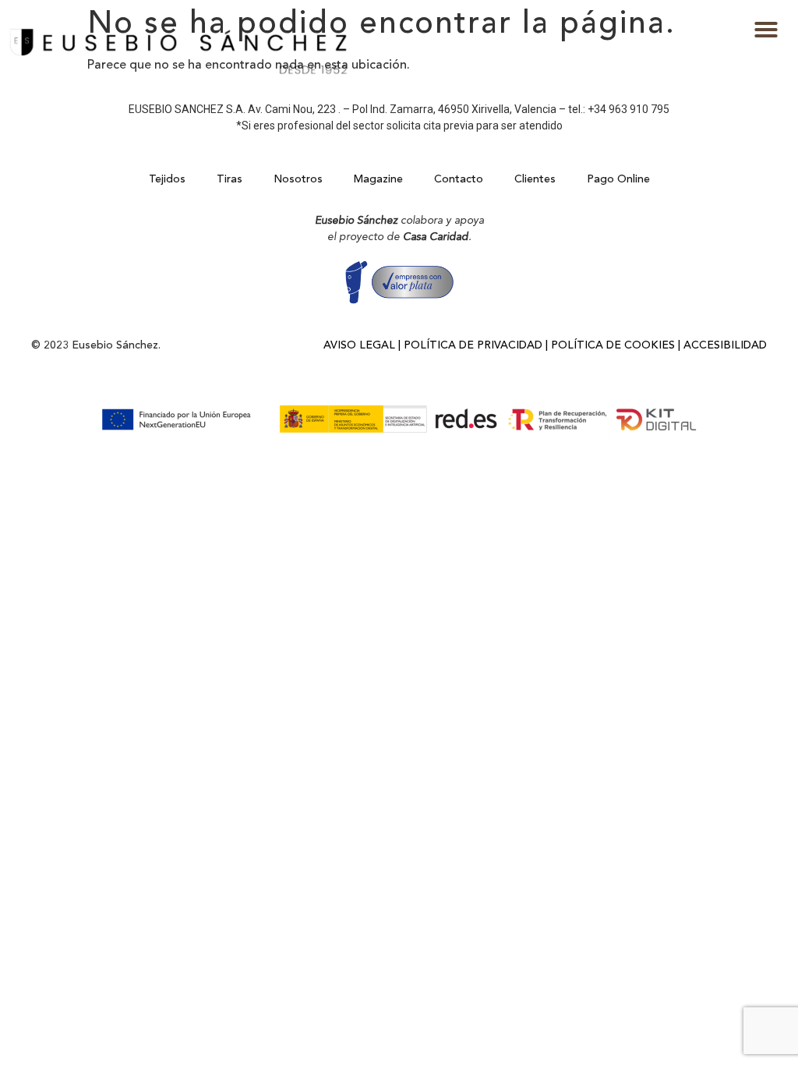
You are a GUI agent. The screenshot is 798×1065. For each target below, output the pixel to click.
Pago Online (618, 179)
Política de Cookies (613, 345)
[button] (766, 29)
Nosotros (298, 179)
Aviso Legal (359, 345)
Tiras (229, 179)
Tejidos (167, 179)
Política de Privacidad (473, 345)
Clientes (535, 179)
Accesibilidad (725, 345)
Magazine (378, 179)
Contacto (458, 179)
